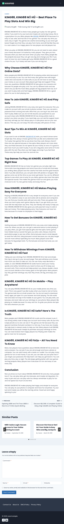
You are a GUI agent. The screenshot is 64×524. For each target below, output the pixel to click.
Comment (7, 461)
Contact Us (7, 505)
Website (47, 483)
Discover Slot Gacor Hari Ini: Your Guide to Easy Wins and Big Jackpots (46, 427)
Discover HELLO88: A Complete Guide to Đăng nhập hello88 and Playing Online (48, 403)
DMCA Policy (25, 505)
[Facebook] (3, 520)
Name (5, 483)
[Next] (59, 429)
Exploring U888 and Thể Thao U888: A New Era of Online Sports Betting (15, 403)
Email (25, 483)
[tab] (28, 439)
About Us (16, 505)
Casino (7, 14)
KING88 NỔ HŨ (31, 137)
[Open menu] (60, 3)
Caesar (8, 433)
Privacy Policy (36, 505)
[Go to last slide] (4, 429)
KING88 (35, 36)
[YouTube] (6, 520)
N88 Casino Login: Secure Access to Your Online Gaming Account (15, 427)
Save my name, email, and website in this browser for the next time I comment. (28, 488)
